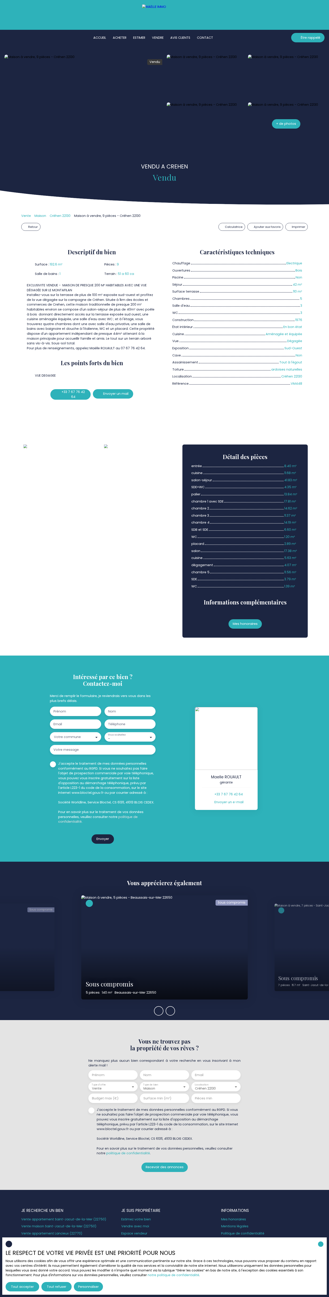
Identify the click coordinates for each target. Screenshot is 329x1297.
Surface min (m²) (157, 1098)
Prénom (59, 711)
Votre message (66, 750)
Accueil (99, 37)
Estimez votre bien (136, 1219)
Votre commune (67, 737)
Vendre (158, 37)
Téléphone (116, 724)
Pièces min (203, 1098)
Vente (26, 216)
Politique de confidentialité (242, 1233)
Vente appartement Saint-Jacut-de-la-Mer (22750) (63, 1219)
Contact (205, 37)
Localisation (201, 1084)
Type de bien (150, 1084)
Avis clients (180, 37)
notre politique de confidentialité (173, 1275)
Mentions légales (234, 1226)
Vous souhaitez (116, 735)
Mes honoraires (233, 1219)
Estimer (139, 37)
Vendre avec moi (135, 1226)
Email (57, 724)
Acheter (119, 37)
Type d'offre (99, 1084)
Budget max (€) (105, 1098)
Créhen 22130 (60, 216)
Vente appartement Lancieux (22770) (51, 1233)
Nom (112, 711)
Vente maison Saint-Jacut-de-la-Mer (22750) (58, 1226)
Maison (40, 216)
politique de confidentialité (128, 1153)
